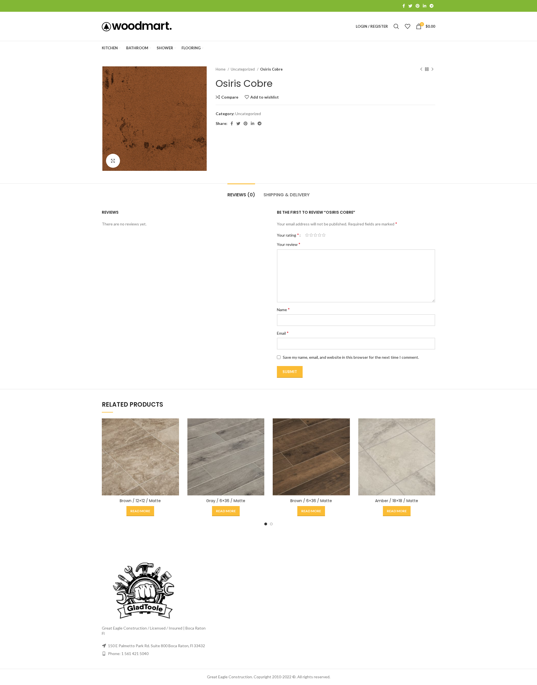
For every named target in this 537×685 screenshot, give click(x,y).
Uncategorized (243, 69)
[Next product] (432, 69)
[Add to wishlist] (175, 452)
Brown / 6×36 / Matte (311, 501)
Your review (288, 244)
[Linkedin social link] (424, 6)
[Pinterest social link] (417, 6)
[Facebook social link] (404, 6)
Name (283, 309)
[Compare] (175, 427)
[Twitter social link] (410, 6)
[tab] (241, 192)
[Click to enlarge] (113, 161)
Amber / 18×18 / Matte (396, 501)
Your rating (288, 235)
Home (221, 69)
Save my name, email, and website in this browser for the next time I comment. (351, 357)
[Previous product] (421, 69)
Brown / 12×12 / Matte (140, 501)
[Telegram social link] (431, 6)
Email (283, 332)
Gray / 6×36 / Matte (225, 501)
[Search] (396, 26)
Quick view (175, 440)
